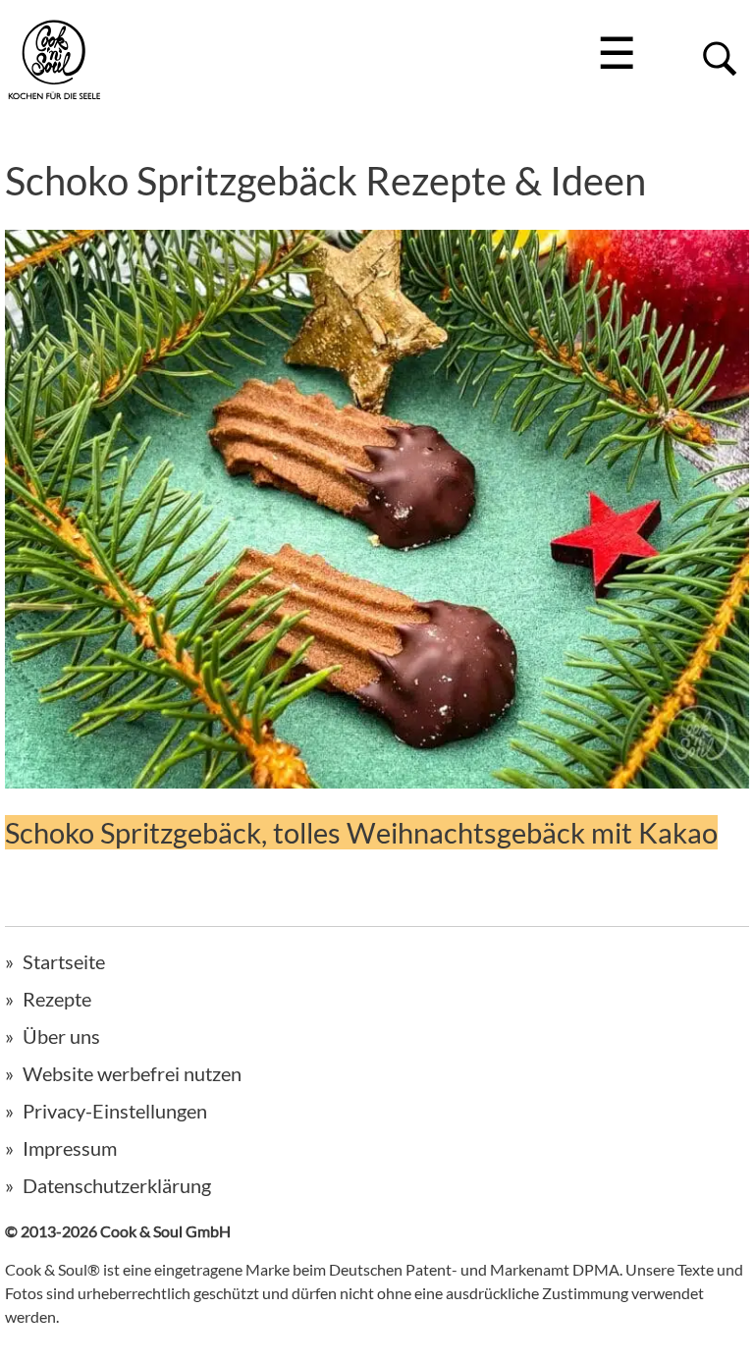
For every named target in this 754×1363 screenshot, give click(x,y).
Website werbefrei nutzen (132, 1073)
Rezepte (57, 998)
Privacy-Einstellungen (115, 1110)
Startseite (64, 961)
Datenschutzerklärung (117, 1185)
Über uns (61, 1036)
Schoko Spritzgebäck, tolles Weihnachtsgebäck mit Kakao (361, 832)
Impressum (70, 1148)
